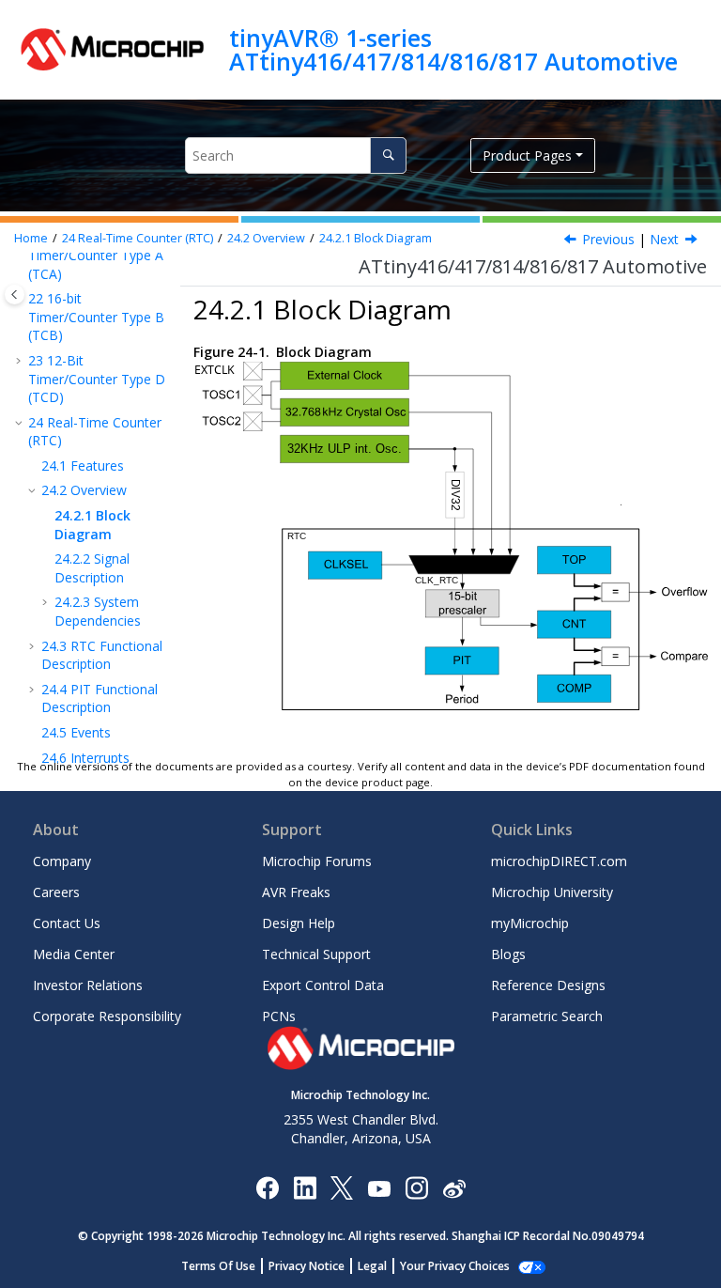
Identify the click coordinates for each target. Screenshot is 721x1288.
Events (76, 732)
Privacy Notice (306, 1266)
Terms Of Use (218, 1266)
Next (664, 239)
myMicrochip (530, 923)
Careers (56, 892)
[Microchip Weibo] (454, 1187)
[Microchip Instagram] (416, 1187)
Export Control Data (323, 985)
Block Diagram (375, 238)
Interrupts (85, 758)
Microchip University (552, 892)
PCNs (279, 1016)
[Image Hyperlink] (379, 1187)
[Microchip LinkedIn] (304, 1187)
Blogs (508, 954)
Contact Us (66, 923)
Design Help (298, 923)
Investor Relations (88, 985)
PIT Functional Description (99, 698)
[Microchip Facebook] (267, 1187)
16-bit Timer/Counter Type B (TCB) (96, 316)
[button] (20, 360)
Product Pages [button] (527, 155)
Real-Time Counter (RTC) (137, 238)
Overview (266, 238)
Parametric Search (547, 1016)
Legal (372, 1266)
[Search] (388, 155)
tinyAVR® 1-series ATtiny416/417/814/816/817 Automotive (453, 49)
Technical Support (316, 954)
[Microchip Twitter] (341, 1187)
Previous (608, 239)
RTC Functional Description (101, 655)
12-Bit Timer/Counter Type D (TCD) (96, 378)
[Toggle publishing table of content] (14, 294)
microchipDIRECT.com (559, 861)
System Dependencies (97, 611)
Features (82, 465)
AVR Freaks (296, 892)
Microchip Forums (317, 861)
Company (62, 861)
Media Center (74, 954)
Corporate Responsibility (107, 1016)
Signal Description (92, 568)
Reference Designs (548, 985)
